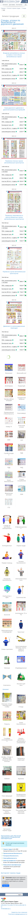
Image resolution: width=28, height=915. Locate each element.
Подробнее (6, 885)
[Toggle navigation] (24, 16)
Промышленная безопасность (12, 853)
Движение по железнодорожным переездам (14, 327)
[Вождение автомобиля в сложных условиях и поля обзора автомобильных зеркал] (14, 40)
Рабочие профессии (9, 860)
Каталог (5, 4)
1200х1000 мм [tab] (5, 60)
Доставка (12, 4)
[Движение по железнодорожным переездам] (14, 312)
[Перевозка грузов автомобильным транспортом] (14, 258)
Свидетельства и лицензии (19, 912)
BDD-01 (14, 28)
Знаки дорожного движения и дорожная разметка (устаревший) (14, 109)
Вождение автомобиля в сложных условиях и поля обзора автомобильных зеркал (14, 55)
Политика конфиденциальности (17, 914)
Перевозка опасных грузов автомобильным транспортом (14, 162)
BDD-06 (14, 300)
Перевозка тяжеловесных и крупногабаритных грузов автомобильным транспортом (14, 217)
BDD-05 (14, 245)
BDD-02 (14, 83)
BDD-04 (14, 189)
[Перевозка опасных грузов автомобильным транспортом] (14, 148)
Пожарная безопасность (11, 856)
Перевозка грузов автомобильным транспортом (14, 272)
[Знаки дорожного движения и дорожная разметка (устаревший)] (14, 95)
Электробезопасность (10, 858)
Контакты (19, 4)
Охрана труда (7, 849)
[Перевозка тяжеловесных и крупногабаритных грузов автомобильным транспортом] (14, 201)
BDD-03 (14, 136)
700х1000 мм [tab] (5, 223)
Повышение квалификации (12, 865)
